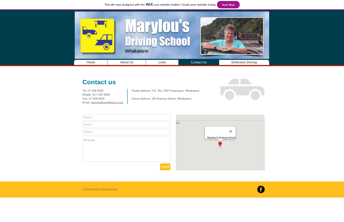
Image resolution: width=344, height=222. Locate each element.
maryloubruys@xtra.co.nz (107, 102)
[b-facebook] (261, 189)
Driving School (157, 34)
